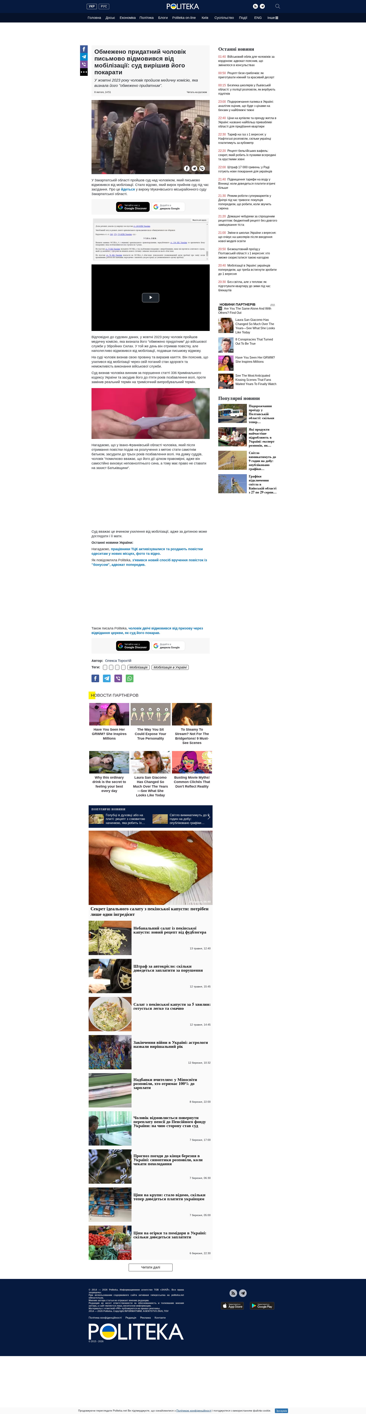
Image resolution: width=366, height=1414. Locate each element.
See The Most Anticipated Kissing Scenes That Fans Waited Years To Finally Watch (255, 380)
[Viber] (84, 64)
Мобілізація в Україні (170, 667)
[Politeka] (183, 6)
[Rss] (255, 6)
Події (243, 18)
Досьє (110, 18)
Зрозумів (281, 1410)
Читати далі (150, 1267)
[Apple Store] (232, 1306)
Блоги (163, 18)
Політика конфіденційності (105, 1317)
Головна (94, 18)
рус (104, 6)
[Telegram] (262, 6)
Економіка (128, 18)
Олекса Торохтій (118, 661)
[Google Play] (262, 1306)
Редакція (130, 1317)
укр (92, 6)
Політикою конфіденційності (193, 1410)
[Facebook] (84, 49)
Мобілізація (138, 667)
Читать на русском (197, 92)
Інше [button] (271, 18)
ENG (258, 18)
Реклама (145, 1317)
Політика (147, 18)
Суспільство (224, 18)
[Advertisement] (151, 498)
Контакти (160, 1317)
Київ (205, 18)
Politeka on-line (184, 18)
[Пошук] (277, 6)
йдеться (128, 189)
